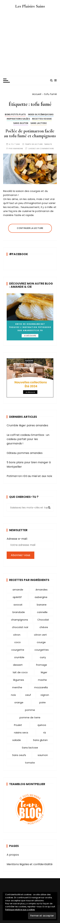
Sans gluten (20, 123)
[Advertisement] (30, 41)
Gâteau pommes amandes (24, 453)
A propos (13, 855)
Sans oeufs (19, 755)
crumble (19, 657)
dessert (18, 665)
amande (17, 589)
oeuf (28, 695)
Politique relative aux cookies (20, 909)
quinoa (42, 725)
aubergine (41, 597)
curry (43, 657)
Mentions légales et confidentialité (29, 864)
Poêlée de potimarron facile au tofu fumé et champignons (30, 133)
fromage (41, 665)
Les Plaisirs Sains (30, 6)
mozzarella (41, 687)
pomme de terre (30, 717)
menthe (17, 687)
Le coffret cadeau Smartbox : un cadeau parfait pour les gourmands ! (28, 439)
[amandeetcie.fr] (30, 317)
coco (17, 642)
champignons (19, 619)
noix (13, 695)
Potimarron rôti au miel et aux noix (29, 476)
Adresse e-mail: (17, 539)
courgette (17, 649)
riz (44, 732)
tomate (30, 762)
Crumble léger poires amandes (27, 425)
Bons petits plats (15, 114)
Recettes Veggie (42, 118)
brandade (18, 612)
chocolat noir (20, 627)
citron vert (40, 634)
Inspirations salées (18, 118)
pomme (30, 710)
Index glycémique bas (41, 114)
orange (18, 702)
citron (16, 634)
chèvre (44, 627)
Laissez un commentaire (41, 148)
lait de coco (20, 672)
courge (41, 642)
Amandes (42, 589)
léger (44, 672)
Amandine (18, 148)
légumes (18, 680)
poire (42, 702)
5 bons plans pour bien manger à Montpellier (29, 464)
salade (16, 740)
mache (42, 680)
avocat (18, 604)
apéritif (17, 597)
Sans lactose (38, 123)
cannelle (42, 612)
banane (41, 604)
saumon (43, 755)
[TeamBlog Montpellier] (30, 809)
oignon (44, 695)
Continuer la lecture (30, 228)
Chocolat (43, 619)
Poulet (18, 725)
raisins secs (21, 732)
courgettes (41, 649)
